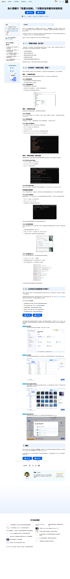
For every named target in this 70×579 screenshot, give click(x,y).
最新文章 (7, 44)
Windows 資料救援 (45, 16)
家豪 (24, 16)
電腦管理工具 (23, 1)
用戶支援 (30, 1)
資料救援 (9, 1)
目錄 (7, 24)
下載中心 (56, 1)
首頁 (8, 546)
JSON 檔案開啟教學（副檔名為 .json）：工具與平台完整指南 (11, 54)
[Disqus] (35, 498)
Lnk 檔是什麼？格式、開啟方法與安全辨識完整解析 (11, 51)
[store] (60, 1)
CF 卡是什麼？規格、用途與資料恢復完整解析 (11, 48)
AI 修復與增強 (16, 1)
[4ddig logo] (4, 1)
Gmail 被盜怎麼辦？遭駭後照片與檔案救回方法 (11, 57)
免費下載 (30, 12)
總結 (7, 34)
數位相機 (37, 305)
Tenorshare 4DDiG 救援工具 (60, 296)
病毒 (38, 303)
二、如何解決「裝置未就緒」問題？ (12, 28)
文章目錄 (25, 24)
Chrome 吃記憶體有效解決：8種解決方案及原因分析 (11, 60)
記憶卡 (34, 305)
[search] (63, 1)
